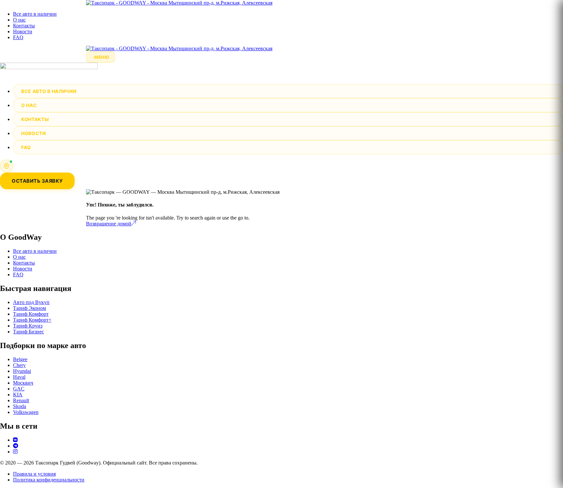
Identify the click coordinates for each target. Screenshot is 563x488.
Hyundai (22, 371)
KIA (17, 394)
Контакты (24, 25)
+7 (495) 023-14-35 (39, 169)
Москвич (23, 383)
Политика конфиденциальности (48, 479)
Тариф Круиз (27, 325)
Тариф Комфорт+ (32, 320)
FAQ (18, 37)
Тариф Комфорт (31, 314)
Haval (19, 377)
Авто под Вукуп (31, 302)
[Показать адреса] (6, 166)
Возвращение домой (108, 223)
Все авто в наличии (35, 14)
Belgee (20, 359)
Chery (19, 365)
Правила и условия (34, 474)
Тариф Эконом (29, 308)
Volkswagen (25, 412)
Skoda (19, 406)
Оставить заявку (37, 181)
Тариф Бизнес (28, 331)
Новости (22, 31)
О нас (19, 20)
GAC (18, 388)
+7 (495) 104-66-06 (39, 162)
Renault (21, 400)
